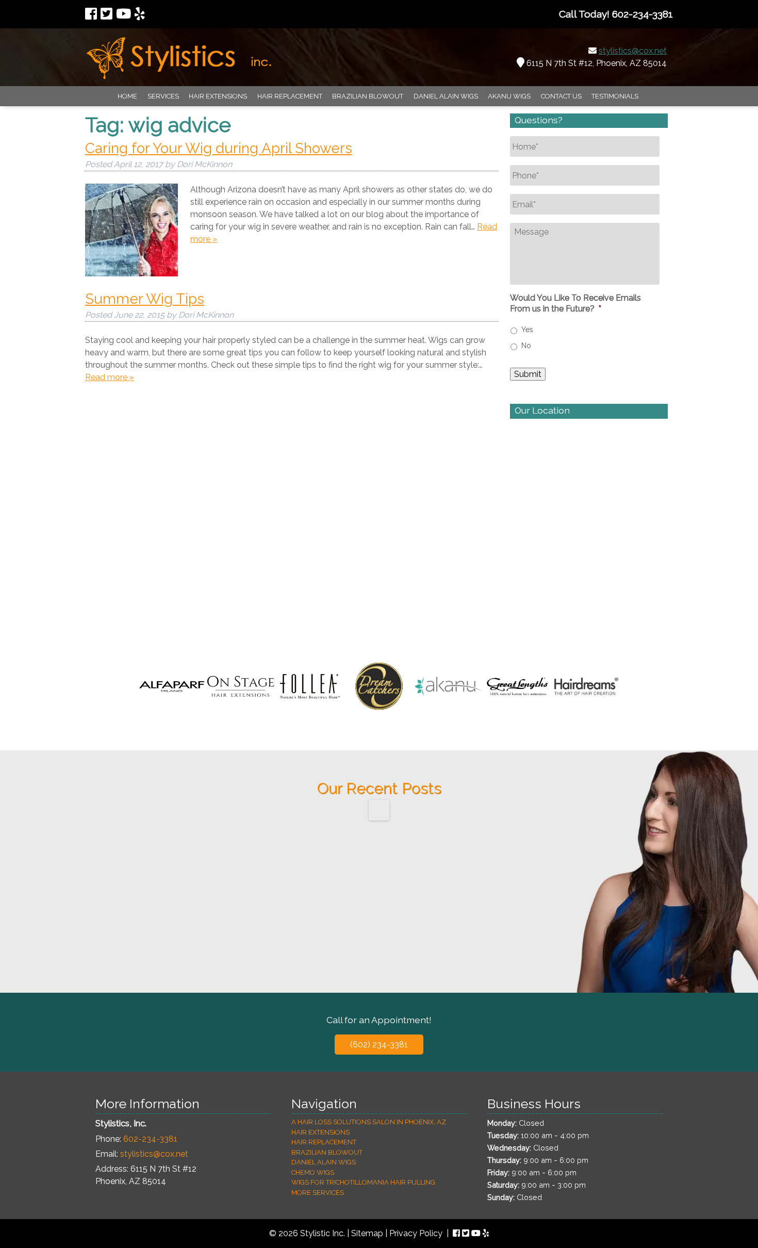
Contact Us (561, 96)
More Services (317, 1192)
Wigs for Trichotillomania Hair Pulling (363, 1182)
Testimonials (614, 96)
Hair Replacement (289, 96)
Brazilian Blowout (367, 96)
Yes (527, 329)
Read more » (109, 377)
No (526, 345)
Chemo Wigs (312, 1172)
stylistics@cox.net (633, 51)
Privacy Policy (415, 1233)
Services (163, 96)
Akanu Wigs (509, 96)
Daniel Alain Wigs (446, 96)
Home (127, 96)
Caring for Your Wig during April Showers (218, 148)
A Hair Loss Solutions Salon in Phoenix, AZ (368, 1122)
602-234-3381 (150, 1139)
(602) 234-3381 (379, 1044)
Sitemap (367, 1233)
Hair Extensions (218, 96)
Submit (527, 374)
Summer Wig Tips (144, 298)
